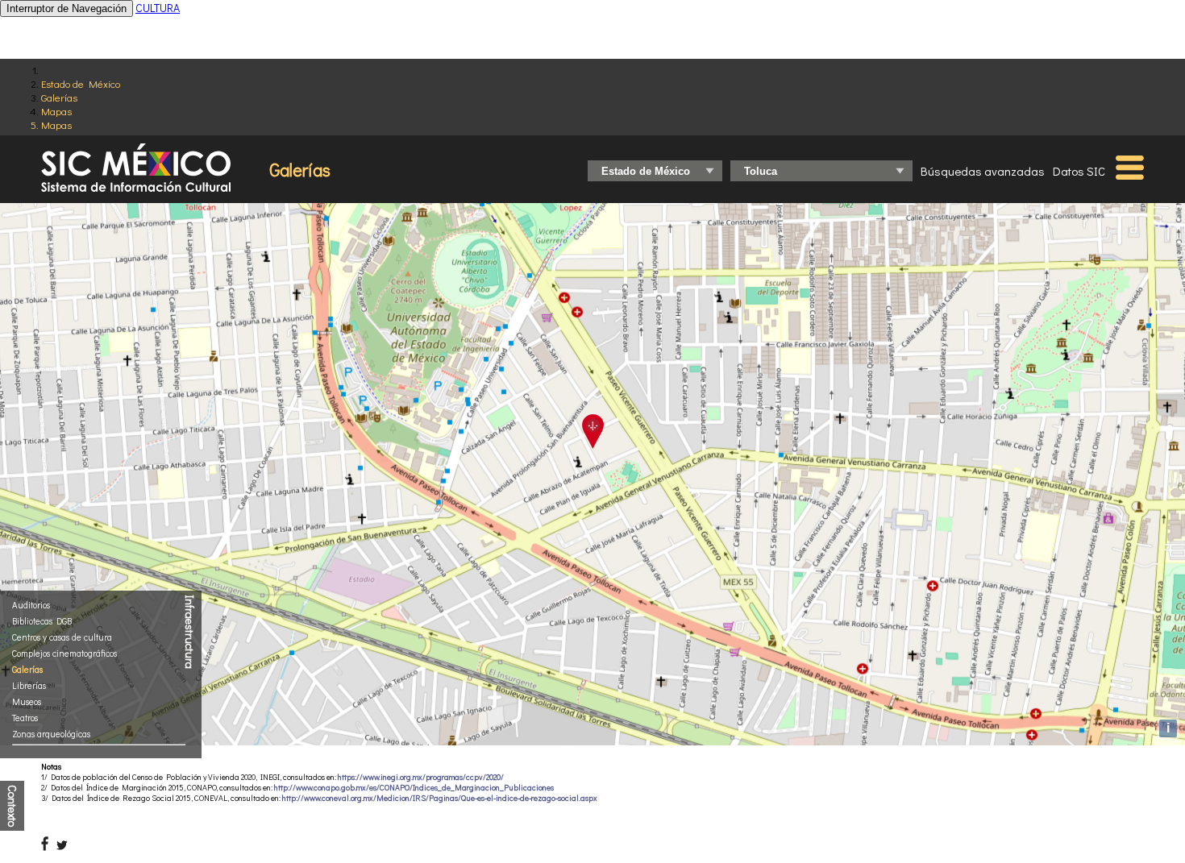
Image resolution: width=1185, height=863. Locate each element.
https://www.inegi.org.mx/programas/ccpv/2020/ (421, 777)
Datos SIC (1079, 171)
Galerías (59, 97)
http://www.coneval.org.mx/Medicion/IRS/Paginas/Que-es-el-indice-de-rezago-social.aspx (439, 798)
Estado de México (80, 83)
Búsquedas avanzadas (983, 171)
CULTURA (157, 7)
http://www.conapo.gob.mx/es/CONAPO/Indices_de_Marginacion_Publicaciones (414, 787)
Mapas (56, 111)
